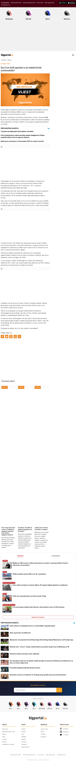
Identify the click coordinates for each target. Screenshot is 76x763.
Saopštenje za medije (8, 744)
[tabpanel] (38, 589)
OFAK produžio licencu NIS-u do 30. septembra (29, 574)
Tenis (22, 734)
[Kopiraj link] (19, 336)
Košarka (23, 731)
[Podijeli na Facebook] (2, 336)
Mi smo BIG (40, 755)
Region (4, 734)
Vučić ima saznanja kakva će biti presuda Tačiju (29, 596)
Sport (23, 724)
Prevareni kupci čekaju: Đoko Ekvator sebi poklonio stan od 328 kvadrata (38, 607)
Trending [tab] (20, 556)
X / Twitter (65, 735)
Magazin (44, 724)
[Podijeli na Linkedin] (6, 336)
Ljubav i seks (44, 729)
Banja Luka (5, 729)
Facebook (65, 729)
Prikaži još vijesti (38, 617)
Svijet (3, 737)
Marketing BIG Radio (16, 2)
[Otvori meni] (73, 55)
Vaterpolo (24, 744)
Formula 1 (24, 742)
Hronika (4, 739)
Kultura (4, 742)
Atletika (23, 739)
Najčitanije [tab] (56, 556)
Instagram (66, 732)
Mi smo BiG (40, 2)
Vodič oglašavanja (49, 2)
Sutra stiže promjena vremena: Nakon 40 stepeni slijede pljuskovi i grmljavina (40, 585)
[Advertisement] (38, 36)
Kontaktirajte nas (5, 5)
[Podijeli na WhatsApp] (15, 336)
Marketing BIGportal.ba (29, 755)
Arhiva (9, 60)
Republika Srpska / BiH (8, 731)
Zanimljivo (43, 737)
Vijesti (4, 724)
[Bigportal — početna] (7, 55)
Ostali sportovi (25, 747)
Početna (3, 60)
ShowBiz (43, 734)
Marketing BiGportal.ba (29, 2)
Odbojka (23, 737)
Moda (42, 731)
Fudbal (23, 729)
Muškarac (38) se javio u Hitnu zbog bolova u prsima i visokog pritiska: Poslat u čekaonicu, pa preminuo (40, 564)
